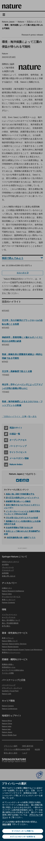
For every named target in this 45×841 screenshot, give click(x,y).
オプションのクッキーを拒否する (22, 837)
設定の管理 (7, 824)
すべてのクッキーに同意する (23, 831)
